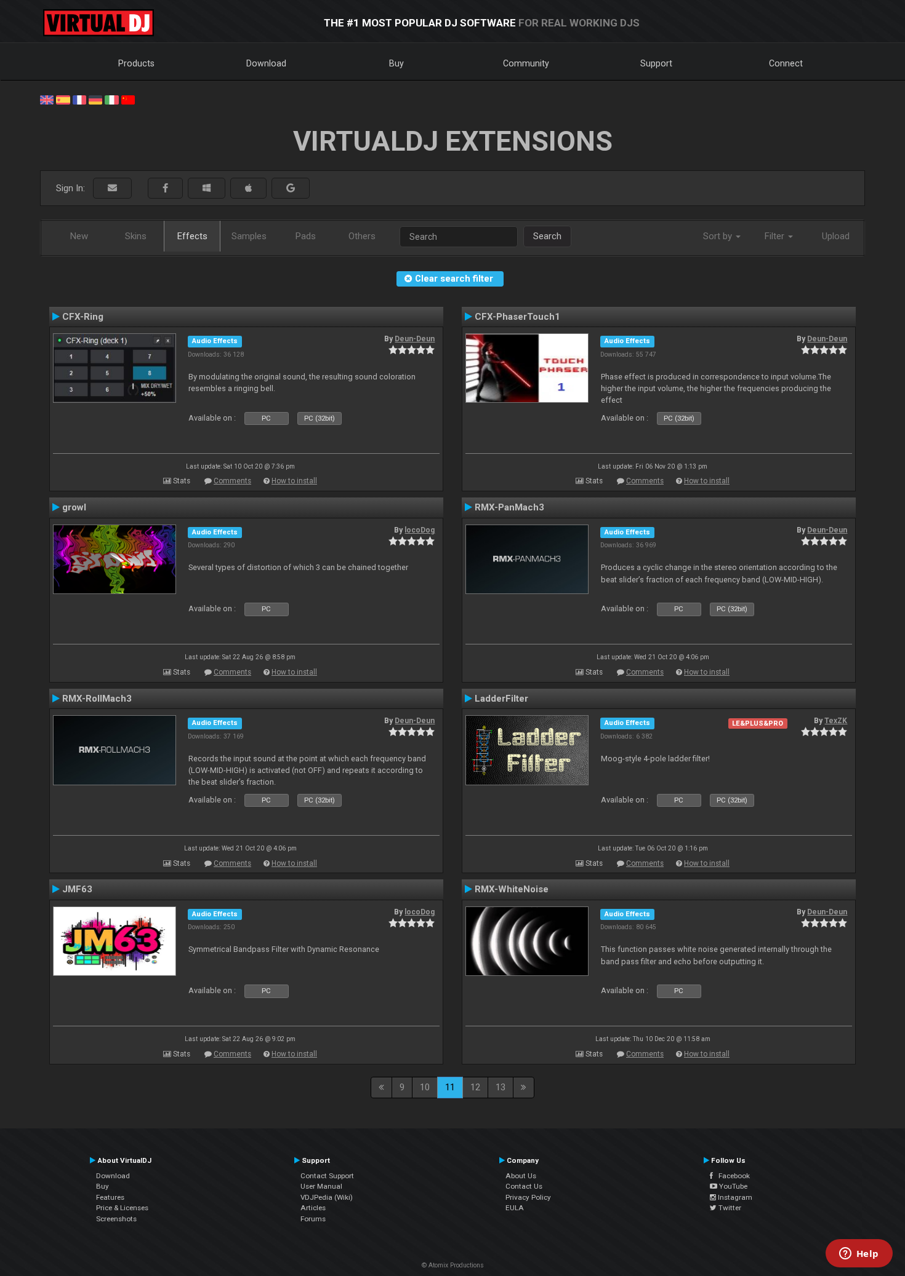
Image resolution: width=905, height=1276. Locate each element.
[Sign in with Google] (291, 188)
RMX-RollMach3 (97, 698)
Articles (313, 1207)
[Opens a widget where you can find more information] (859, 1254)
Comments (232, 481)
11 (450, 1087)
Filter (776, 236)
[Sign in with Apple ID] (248, 188)
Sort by (718, 236)
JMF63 (77, 889)
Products (136, 63)
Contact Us (523, 1186)
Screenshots (116, 1219)
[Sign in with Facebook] (165, 188)
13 (500, 1087)
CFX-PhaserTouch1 (517, 316)
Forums (313, 1219)
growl (74, 507)
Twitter (729, 1207)
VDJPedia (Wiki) (326, 1197)
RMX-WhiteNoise (512, 889)
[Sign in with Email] (112, 188)
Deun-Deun (415, 339)
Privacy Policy (528, 1197)
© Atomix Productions (453, 1265)
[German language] (95, 99)
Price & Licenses (122, 1207)
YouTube (732, 1186)
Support (656, 63)
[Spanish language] (63, 99)
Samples (249, 236)
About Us (520, 1175)
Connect (786, 63)
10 (425, 1087)
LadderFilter (501, 698)
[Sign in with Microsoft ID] (206, 188)
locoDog (419, 530)
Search (547, 236)
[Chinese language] (128, 99)
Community (526, 63)
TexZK (835, 720)
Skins (136, 236)
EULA (514, 1207)
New (79, 236)
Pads (306, 236)
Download (266, 63)
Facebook (731, 1175)
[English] (47, 99)
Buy (396, 63)
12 (475, 1087)
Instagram (734, 1197)
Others (362, 236)
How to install (294, 481)
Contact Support (327, 1175)
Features (110, 1197)
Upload (836, 236)
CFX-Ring (82, 316)
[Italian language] (111, 99)
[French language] (79, 99)
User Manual (321, 1186)
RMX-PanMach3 (509, 507)
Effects (192, 236)
